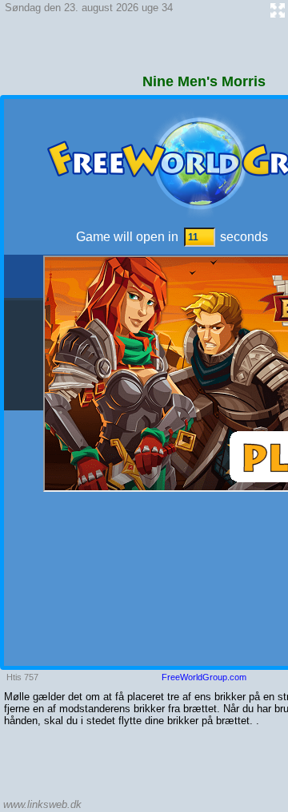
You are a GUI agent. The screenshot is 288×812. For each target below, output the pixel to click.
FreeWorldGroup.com (204, 677)
